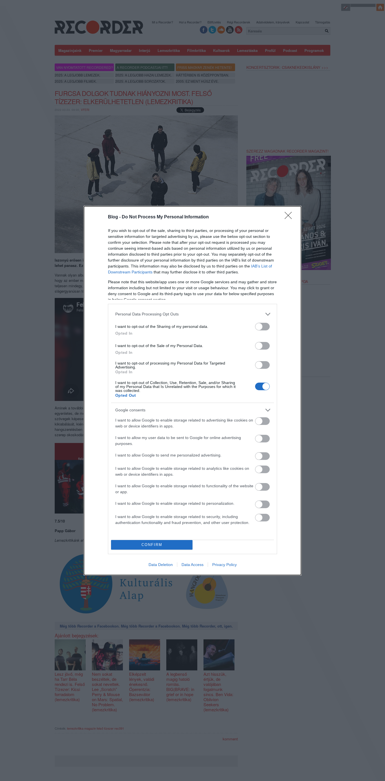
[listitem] (192, 314)
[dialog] (192, 390)
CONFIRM (151, 545)
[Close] (290, 217)
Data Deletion (161, 564)
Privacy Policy (224, 564)
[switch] (262, 326)
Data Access (192, 564)
